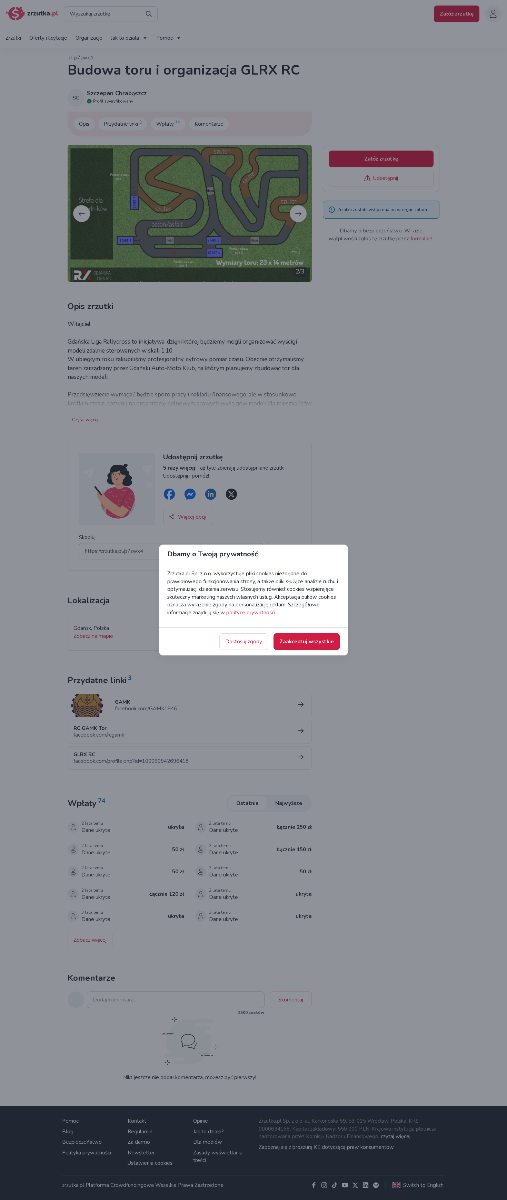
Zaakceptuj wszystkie (306, 641)
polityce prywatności (250, 612)
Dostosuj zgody (243, 641)
